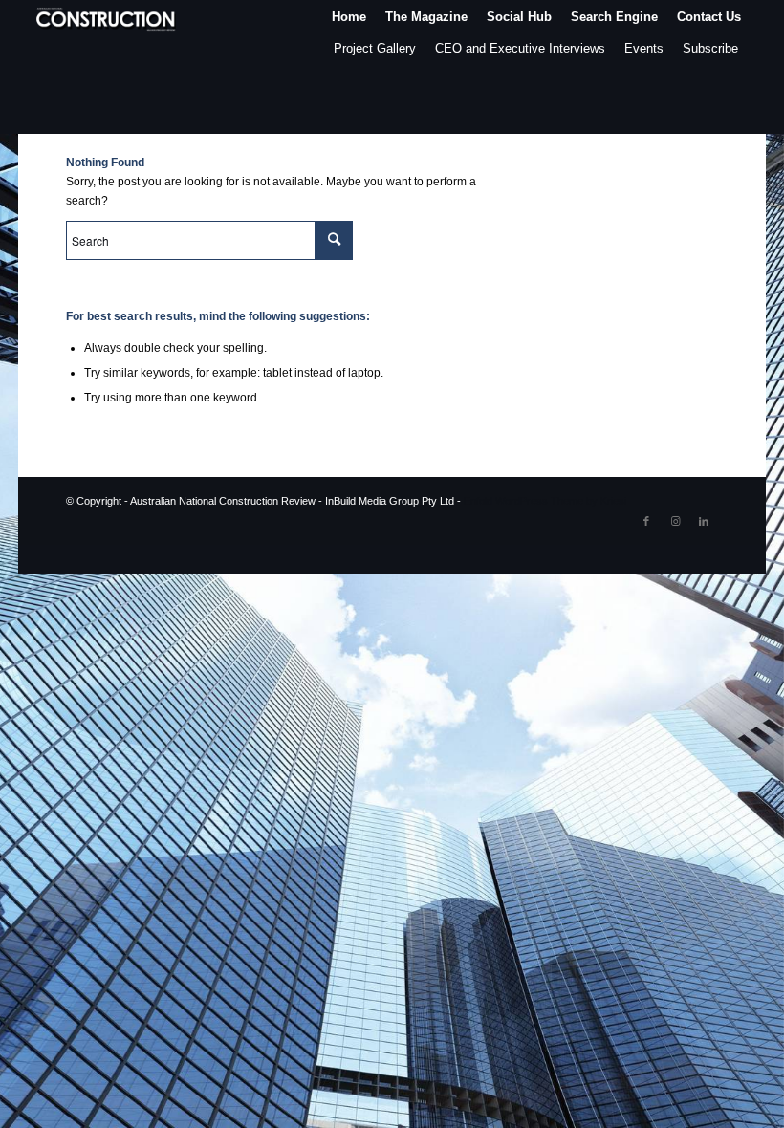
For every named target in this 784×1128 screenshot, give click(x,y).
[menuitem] (349, 16)
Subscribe (710, 48)
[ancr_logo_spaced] (107, 16)
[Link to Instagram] (675, 521)
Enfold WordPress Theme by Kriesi (545, 501)
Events (644, 48)
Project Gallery (375, 48)
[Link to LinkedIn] (703, 521)
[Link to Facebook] (646, 521)
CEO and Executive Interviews (520, 48)
